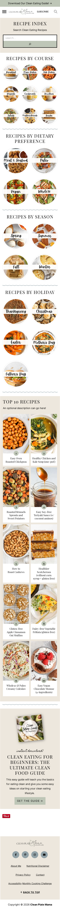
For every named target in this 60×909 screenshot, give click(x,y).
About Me (16, 866)
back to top (31, 892)
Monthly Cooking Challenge (37, 883)
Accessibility (15, 883)
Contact (40, 874)
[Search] (30, 44)
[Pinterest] (25, 854)
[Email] (44, 854)
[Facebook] (15, 854)
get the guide (28, 800)
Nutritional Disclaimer (38, 866)
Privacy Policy (23, 874)
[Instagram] (34, 854)
